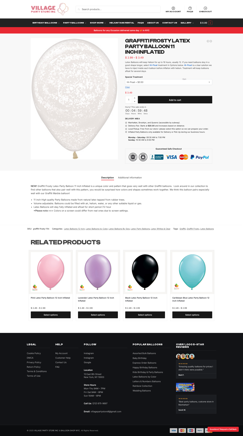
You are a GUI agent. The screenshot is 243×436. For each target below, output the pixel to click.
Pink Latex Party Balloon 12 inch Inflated (50, 298)
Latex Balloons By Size (119, 229)
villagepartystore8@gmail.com (106, 411)
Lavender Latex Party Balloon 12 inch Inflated (96, 299)
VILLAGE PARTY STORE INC (46, 430)
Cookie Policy (34, 353)
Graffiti (183, 229)
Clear (127, 87)
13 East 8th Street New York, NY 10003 (94, 376)
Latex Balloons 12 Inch (74, 229)
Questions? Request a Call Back (223, 429)
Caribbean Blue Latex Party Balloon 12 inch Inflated (190, 299)
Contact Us (61, 362)
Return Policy (33, 367)
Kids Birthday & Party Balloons (148, 372)
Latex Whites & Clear (160, 229)
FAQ (57, 367)
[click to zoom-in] (74, 98)
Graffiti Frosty (193, 229)
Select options (51, 315)
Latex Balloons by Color (97, 229)
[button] (206, 23)
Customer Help (63, 357)
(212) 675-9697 (99, 403)
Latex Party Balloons (140, 229)
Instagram (89, 353)
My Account (173, 11)
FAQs (190, 11)
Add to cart (175, 100)
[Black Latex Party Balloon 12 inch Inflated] (145, 272)
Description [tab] (107, 177)
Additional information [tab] (130, 177)
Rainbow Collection (142, 386)
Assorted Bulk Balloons (144, 353)
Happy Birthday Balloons (145, 367)
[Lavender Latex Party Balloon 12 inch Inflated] (98, 272)
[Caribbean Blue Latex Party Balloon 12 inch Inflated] (192, 272)
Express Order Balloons (144, 362)
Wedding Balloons (142, 390)
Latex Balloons (207, 229)
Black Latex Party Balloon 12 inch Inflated (141, 299)
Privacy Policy (34, 362)
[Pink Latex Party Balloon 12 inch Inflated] (51, 272)
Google (87, 362)
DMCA (30, 357)
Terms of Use (33, 376)
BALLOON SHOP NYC (70, 430)
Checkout (205, 11)
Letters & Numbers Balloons (147, 381)
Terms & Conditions (37, 371)
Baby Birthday (140, 358)
